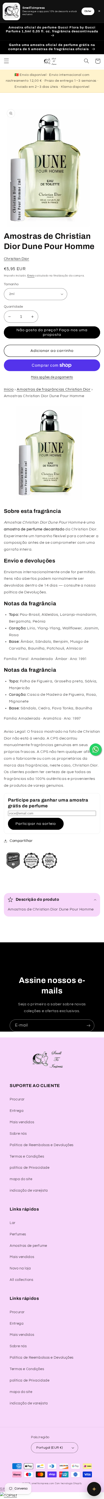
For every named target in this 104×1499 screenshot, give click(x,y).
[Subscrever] (88, 1025)
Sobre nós (18, 1133)
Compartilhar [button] (21, 841)
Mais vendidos (22, 1122)
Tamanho (11, 284)
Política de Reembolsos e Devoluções (42, 1145)
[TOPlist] (8, 1495)
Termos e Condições (27, 1156)
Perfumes (18, 1234)
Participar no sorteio (35, 824)
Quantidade (13, 306)
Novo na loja (20, 1268)
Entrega (16, 1111)
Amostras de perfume (28, 1246)
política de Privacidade (30, 1167)
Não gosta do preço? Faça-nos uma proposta (52, 332)
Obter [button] (87, 11)
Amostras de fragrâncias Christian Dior (53, 389)
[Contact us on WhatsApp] (95, 749)
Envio (31, 275)
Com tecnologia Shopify (68, 1483)
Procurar (17, 1099)
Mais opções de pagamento (52, 377)
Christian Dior (16, 259)
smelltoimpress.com (43, 1483)
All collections (21, 1280)
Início (9, 389)
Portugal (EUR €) (49, 1447)
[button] (6, 61)
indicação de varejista (29, 1190)
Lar (12, 1223)
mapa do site (21, 1179)
